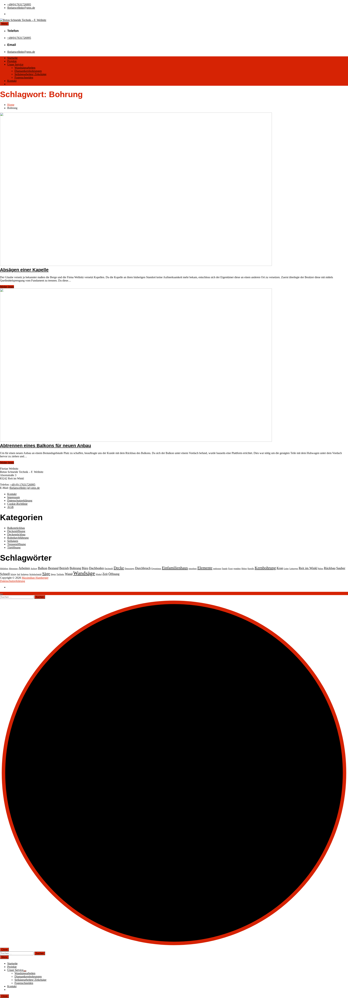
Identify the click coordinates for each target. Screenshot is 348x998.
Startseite (12, 57)
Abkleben (4, 569)
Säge (46, 573)
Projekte (12, 61)
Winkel (99, 574)
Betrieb (64, 568)
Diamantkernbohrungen (28, 71)
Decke (119, 568)
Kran (280, 568)
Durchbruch (143, 568)
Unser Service (15, 64)
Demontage (129, 569)
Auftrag (34, 569)
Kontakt (11, 80)
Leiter (286, 569)
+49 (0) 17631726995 (22, 484)
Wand (68, 574)
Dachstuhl (109, 569)
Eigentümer (156, 569)
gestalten (237, 569)
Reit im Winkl (308, 568)
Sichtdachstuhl (35, 574)
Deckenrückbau (16, 534)
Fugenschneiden (23, 77)
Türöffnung (13, 547)
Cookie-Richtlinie (17, 503)
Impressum (13, 497)
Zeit (105, 574)
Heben (244, 569)
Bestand (53, 568)
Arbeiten (24, 568)
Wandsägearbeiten (24, 67)
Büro (85, 568)
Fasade (224, 569)
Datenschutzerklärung (19, 500)
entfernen (217, 569)
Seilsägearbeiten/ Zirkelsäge (30, 74)
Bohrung (75, 568)
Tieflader (60, 574)
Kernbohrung (265, 568)
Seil (18, 574)
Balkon (42, 568)
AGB (10, 507)
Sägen (53, 574)
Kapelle (251, 569)
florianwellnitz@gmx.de (21, 7)
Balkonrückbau (16, 527)
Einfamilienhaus (175, 568)
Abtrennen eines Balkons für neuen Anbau (45, 445)
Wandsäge (84, 573)
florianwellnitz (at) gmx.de (24, 487)
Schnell (5, 574)
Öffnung (113, 574)
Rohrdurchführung (18, 537)
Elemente (204, 568)
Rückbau (329, 568)
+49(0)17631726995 (19, 4)
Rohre (320, 569)
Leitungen (293, 569)
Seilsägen (12, 541)
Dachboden (96, 568)
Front (230, 569)
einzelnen (193, 569)
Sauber (340, 568)
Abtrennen (13, 569)
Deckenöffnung (16, 531)
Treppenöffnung (16, 544)
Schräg (13, 574)
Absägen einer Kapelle (24, 269)
